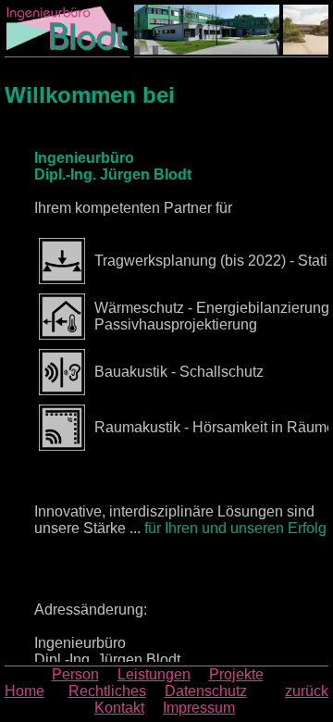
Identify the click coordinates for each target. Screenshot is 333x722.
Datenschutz (206, 691)
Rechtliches (107, 691)
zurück (306, 691)
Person (75, 674)
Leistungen (154, 674)
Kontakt (119, 708)
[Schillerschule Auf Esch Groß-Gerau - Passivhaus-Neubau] (201, 30)
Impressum (199, 708)
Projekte (236, 674)
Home (24, 691)
